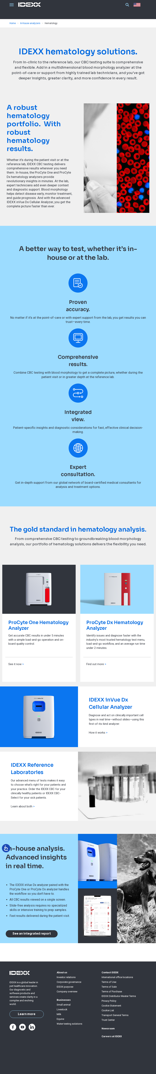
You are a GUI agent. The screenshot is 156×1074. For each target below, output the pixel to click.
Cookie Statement (111, 1005)
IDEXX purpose (65, 986)
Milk (59, 1014)
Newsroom (108, 1028)
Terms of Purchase (112, 991)
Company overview (67, 991)
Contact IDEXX (110, 972)
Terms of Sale (109, 986)
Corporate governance (69, 982)
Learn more (26, 1014)
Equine (60, 1019)
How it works (97, 732)
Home (13, 23)
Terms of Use (109, 982)
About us (62, 972)
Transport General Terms (115, 1015)
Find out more (95, 664)
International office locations (117, 977)
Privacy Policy (109, 1000)
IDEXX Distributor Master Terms (119, 996)
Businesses (64, 999)
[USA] (138, 5)
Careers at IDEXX (112, 1036)
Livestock (62, 1009)
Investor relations (66, 977)
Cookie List (108, 1010)
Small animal (64, 1004)
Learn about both (23, 806)
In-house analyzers (30, 23)
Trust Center (108, 1019)
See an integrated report (32, 934)
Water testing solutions (69, 1023)
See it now (14, 664)
